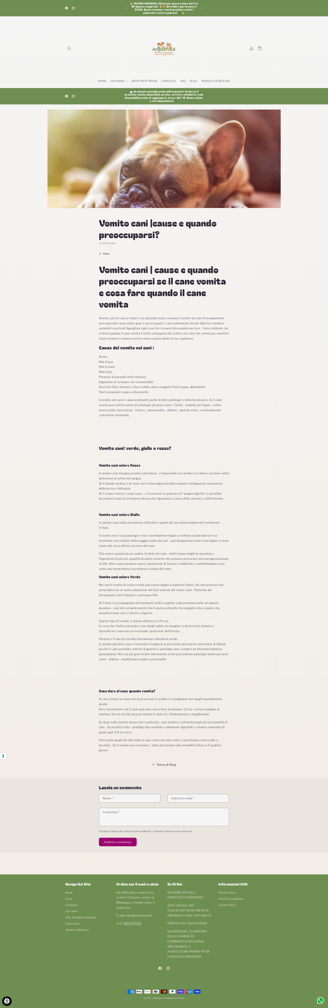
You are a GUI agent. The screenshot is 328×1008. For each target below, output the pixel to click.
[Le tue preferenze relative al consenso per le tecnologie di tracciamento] (3, 756)
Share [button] (106, 253)
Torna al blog (166, 764)
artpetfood (158, 998)
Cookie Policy (227, 904)
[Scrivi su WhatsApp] (320, 1003)
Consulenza (72, 923)
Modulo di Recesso (77, 929)
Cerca (68, 898)
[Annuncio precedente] (125, 8)
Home (69, 892)
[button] (69, 48)
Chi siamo (71, 911)
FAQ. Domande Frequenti (80, 917)
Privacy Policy (227, 892)
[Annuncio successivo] (202, 8)
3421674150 (132, 923)
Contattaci (71, 904)
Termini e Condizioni (231, 898)
